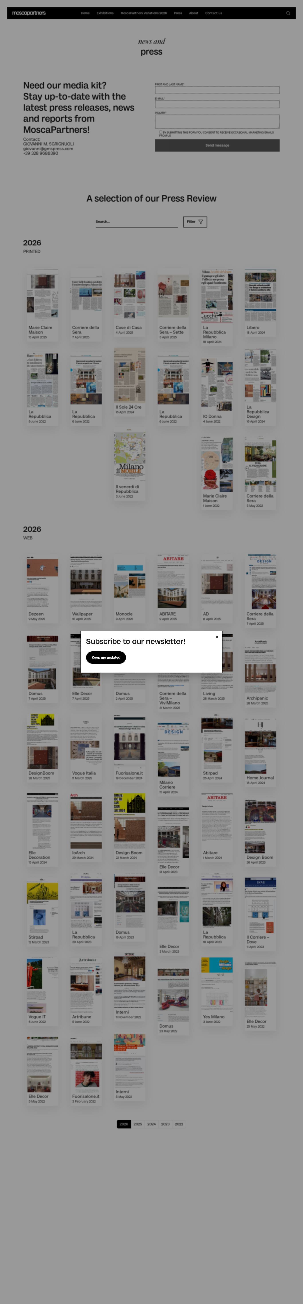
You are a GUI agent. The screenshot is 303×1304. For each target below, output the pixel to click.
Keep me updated (106, 657)
